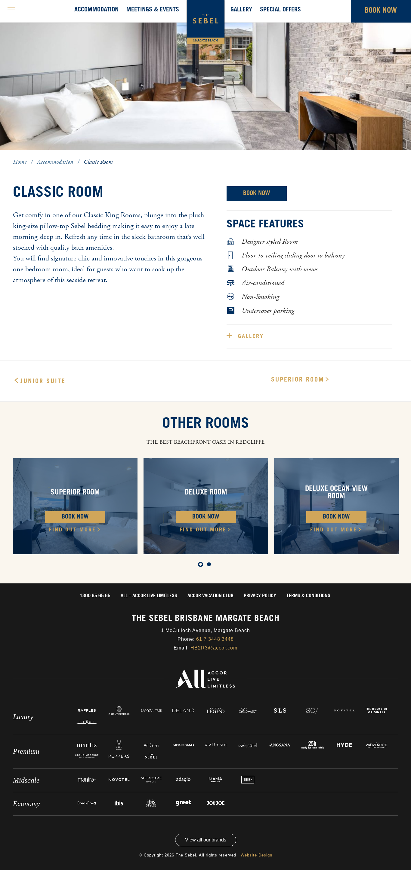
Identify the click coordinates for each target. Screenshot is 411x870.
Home (20, 162)
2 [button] (26, 155)
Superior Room (297, 380)
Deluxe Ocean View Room (336, 493)
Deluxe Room (206, 493)
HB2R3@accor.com (213, 647)
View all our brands (205, 839)
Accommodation (96, 10)
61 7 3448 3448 (215, 639)
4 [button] (45, 155)
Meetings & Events (152, 10)
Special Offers (280, 10)
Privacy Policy (260, 596)
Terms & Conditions (308, 596)
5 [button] (54, 155)
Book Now (256, 194)
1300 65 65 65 (95, 596)
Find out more (72, 530)
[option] (205, 75)
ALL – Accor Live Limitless (149, 596)
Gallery (241, 10)
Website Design (256, 855)
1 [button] (17, 155)
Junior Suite (43, 382)
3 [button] (35, 155)
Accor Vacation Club (210, 596)
